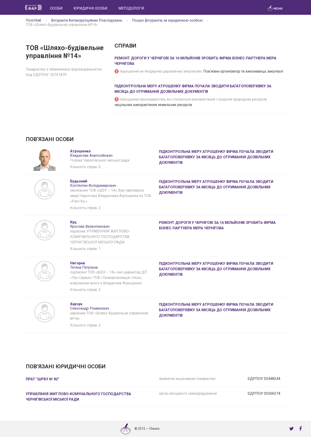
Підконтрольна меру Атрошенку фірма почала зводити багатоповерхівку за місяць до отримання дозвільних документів (216, 157)
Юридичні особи (90, 8)
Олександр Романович (89, 306)
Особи (56, 8)
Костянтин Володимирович (93, 183)
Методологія (131, 8)
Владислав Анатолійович (91, 153)
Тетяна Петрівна (84, 265)
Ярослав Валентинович (90, 224)
